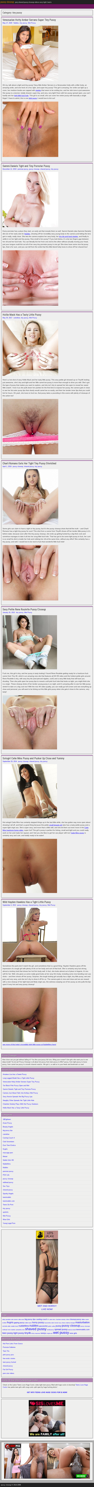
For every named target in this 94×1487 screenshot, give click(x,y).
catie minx (52, 1319)
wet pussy (61, 1333)
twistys (43, 1333)
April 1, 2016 (7, 466)
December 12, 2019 (9, 169)
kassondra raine (49, 1322)
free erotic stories (9, 1358)
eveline (4, 1322)
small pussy (50, 1329)
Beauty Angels (8, 1127)
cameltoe (16, 318)
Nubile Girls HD (8, 1160)
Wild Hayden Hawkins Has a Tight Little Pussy (27, 902)
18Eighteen (7, 1119)
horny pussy (38, 1322)
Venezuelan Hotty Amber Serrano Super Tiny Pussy (29, 19)
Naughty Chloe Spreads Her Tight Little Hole (18, 1100)
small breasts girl (55, 825)
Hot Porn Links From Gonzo (13, 1344)
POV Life (6, 1175)
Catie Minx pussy (77, 833)
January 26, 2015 (9, 612)
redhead (4, 1329)
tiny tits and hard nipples (68, 236)
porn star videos (8, 1373)
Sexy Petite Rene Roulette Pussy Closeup (24, 609)
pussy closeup (7, 1)
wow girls (73, 1333)
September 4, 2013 (9, 905)
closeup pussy (75, 1319)
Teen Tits (6, 1351)
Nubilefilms (7, 1164)
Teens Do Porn (8, 1205)
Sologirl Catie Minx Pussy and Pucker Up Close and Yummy (33, 758)
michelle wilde (6, 1326)
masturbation (82, 1322)
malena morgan (70, 1322)
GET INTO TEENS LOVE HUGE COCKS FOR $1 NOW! (47, 1392)
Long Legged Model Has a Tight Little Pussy (18, 1078)
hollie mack (28, 1322)
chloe (67, 1319)
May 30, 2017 (7, 318)
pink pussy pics (8, 1355)
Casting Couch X (9, 1138)
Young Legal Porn (9, 1223)
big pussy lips (8, 1130)
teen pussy (7, 1333)
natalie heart (14, 1326)
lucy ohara (62, 1322)
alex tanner (14, 1319)
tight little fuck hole (21, 95)
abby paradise (6, 1319)
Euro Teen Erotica (9, 1145)
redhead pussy (8, 1182)
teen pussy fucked (9, 1362)
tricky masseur (35, 1333)
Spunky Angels (8, 1193)
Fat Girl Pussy (8, 1369)
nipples (38, 90)
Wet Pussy (32, 23)
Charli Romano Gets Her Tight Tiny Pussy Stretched (29, 463)
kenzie (57, 1322)
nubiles (34, 1325)
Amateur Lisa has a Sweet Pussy (15, 1074)
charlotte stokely (60, 1319)
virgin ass (50, 1333)
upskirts (5, 1212)
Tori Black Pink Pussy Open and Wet (16, 1085)
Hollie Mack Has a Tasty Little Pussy (22, 314)
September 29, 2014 (10, 761)
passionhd (43, 1326)
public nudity (51, 1326)
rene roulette (11, 1329)
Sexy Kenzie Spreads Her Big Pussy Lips (17, 1097)
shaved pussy (45, 169)
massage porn (8, 1153)
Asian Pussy (7, 1123)
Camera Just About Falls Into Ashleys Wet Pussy (20, 1093)
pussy (58, 1326)
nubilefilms (24, 1326)
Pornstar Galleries (9, 1347)
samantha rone (20, 1329)
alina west (21, 1319)
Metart (5, 1156)
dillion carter (85, 1319)
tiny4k (27, 1333)
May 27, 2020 (7, 23)
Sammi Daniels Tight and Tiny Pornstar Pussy (26, 166)
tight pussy (33, 98)
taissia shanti (72, 1329)
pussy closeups (85, 1326)
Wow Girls (6, 1219)
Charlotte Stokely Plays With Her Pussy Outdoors (20, 1104)
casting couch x (42, 1319)
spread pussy (61, 1329)
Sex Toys (6, 1186)
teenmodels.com (9, 1201)
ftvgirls (5, 1149)
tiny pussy (23, 23)
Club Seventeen (8, 1142)
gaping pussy (19, 1323)
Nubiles (16, 23)
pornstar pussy (23, 169)
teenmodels (7, 1197)
